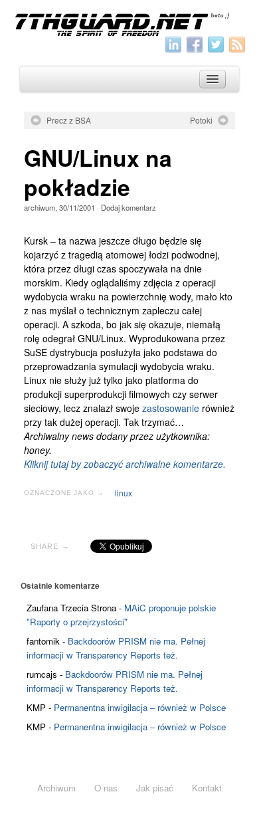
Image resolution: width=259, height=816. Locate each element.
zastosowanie (170, 408)
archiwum (39, 207)
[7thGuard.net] (129, 23)
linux (123, 492)
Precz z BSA (68, 120)
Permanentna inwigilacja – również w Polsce (140, 707)
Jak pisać (154, 787)
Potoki (201, 120)
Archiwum (56, 787)
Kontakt (207, 787)
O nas (106, 787)
